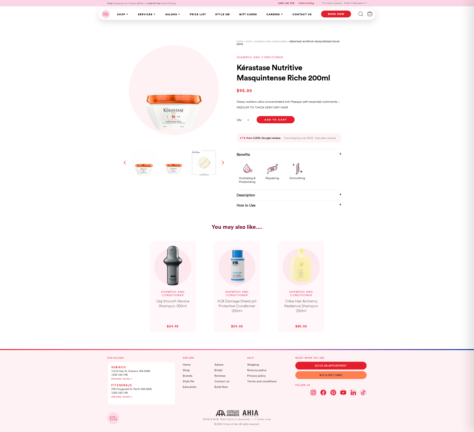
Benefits (243, 154)
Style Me (222, 14)
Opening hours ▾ (121, 378)
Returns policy (256, 370)
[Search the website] (360, 13)
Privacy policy (256, 375)
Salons (171, 14)
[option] (174, 90)
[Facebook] (323, 392)
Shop (121, 14)
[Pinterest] (333, 392)
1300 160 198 (119, 374)
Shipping (253, 364)
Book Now (221, 387)
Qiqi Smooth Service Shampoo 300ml (172, 303)
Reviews (220, 375)
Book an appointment (331, 365)
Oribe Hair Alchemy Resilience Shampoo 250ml (301, 306)
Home (240, 41)
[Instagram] (313, 392)
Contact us (221, 381)
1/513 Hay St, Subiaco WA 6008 (130, 371)
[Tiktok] (363, 392)
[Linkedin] (353, 392)
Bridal (218, 370)
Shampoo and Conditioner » (271, 41)
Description (246, 195)
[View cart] (369, 13)
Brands (187, 375)
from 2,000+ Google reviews (260, 138)
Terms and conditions (262, 381)
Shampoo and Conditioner (260, 57)
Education (189, 387)
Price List (198, 14)
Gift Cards (248, 14)
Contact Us (302, 14)
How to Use (246, 205)
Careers (273, 14)
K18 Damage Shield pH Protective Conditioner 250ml (237, 306)
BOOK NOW (336, 13)
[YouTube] (343, 392)
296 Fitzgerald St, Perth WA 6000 (131, 389)
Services (145, 14)
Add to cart (275, 119)
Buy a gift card (331, 375)
